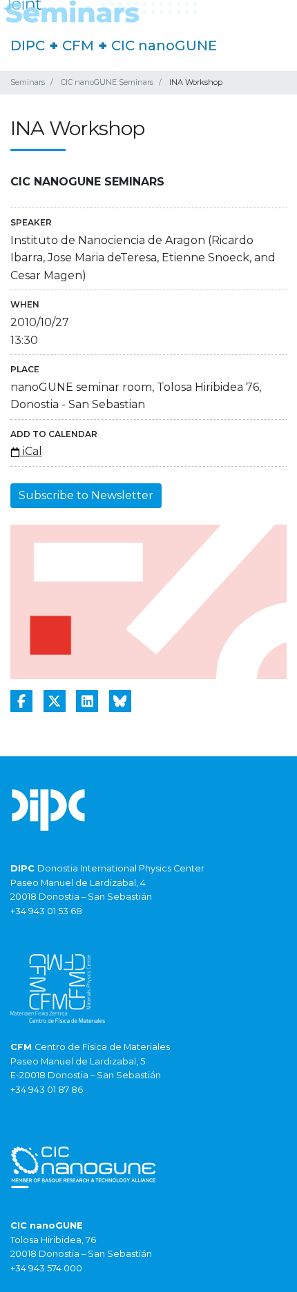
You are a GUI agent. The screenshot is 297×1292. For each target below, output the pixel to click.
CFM (78, 45)
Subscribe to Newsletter (86, 495)
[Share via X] (55, 701)
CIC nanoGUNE (164, 45)
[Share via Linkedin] (87, 701)
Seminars (27, 82)
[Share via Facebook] (21, 701)
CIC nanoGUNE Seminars (107, 82)
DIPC (27, 45)
